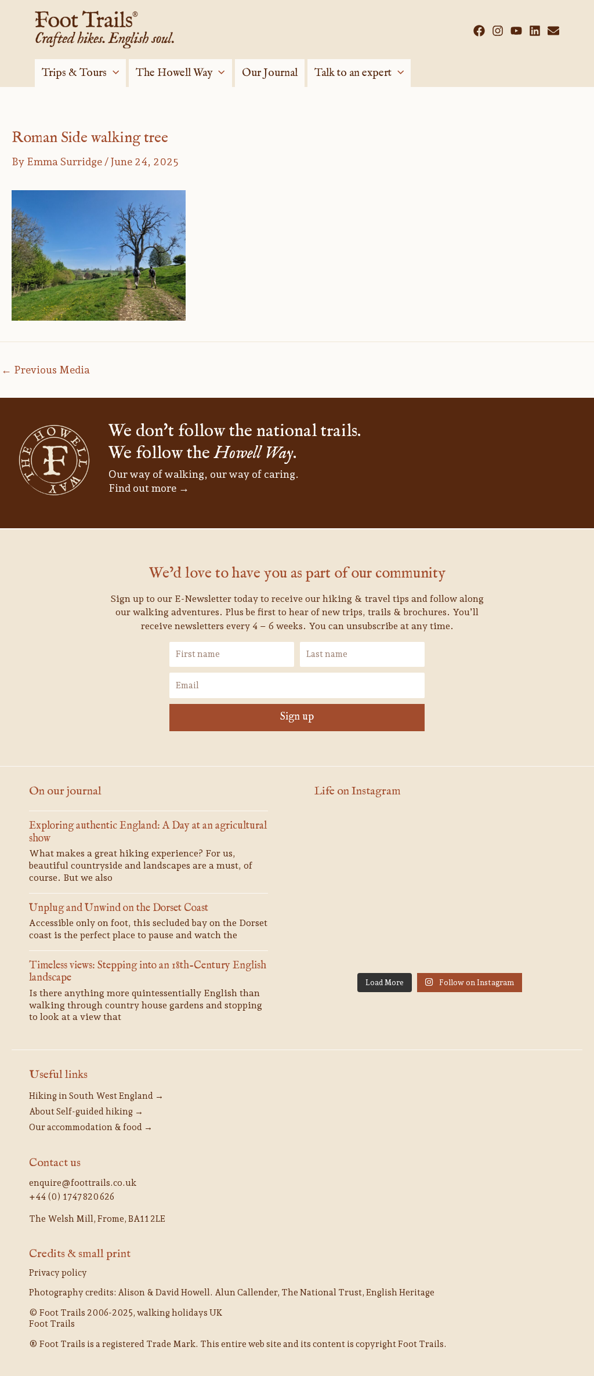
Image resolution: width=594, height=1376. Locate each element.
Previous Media (45, 370)
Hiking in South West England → (96, 1096)
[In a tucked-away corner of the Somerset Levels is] (525, 890)
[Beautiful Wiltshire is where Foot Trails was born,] (525, 940)
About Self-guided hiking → (86, 1111)
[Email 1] (553, 31)
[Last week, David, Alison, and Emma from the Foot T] (354, 840)
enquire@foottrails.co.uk (82, 1183)
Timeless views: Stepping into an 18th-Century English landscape (147, 972)
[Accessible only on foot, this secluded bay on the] (525, 840)
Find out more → (148, 488)
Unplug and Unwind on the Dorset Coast (118, 908)
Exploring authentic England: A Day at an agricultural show (148, 832)
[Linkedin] (535, 31)
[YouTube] (516, 31)
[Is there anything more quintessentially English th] (439, 890)
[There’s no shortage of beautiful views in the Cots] (354, 940)
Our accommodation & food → (91, 1127)
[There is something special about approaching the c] (439, 940)
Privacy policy (58, 1273)
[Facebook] (479, 31)
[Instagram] (498, 31)
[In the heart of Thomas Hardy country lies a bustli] (354, 890)
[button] (113, 73)
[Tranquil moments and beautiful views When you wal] (439, 840)
